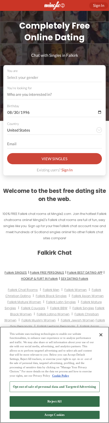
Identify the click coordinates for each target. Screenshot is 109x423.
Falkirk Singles (83, 308)
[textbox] (54, 77)
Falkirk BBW (58, 308)
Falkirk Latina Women (53, 314)
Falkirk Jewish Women (78, 320)
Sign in (98, 5)
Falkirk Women (75, 290)
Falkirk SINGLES (16, 272)
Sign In (66, 170)
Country (13, 124)
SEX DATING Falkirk (74, 279)
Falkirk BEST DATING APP (84, 272)
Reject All (54, 401)
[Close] (100, 334)
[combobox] (54, 77)
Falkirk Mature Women (24, 302)
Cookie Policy (60, 375)
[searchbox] (51, 95)
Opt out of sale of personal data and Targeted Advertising (54, 387)
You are (12, 71)
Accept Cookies (54, 415)
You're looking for (19, 88)
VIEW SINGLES (54, 158)
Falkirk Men (51, 290)
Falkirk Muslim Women (39, 320)
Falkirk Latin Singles (61, 302)
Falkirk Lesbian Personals (56, 326)
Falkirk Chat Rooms (23, 290)
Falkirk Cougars (33, 308)
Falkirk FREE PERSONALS (47, 272)
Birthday (13, 106)
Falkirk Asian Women (88, 296)
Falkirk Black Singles (51, 296)
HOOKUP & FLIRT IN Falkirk (39, 279)
